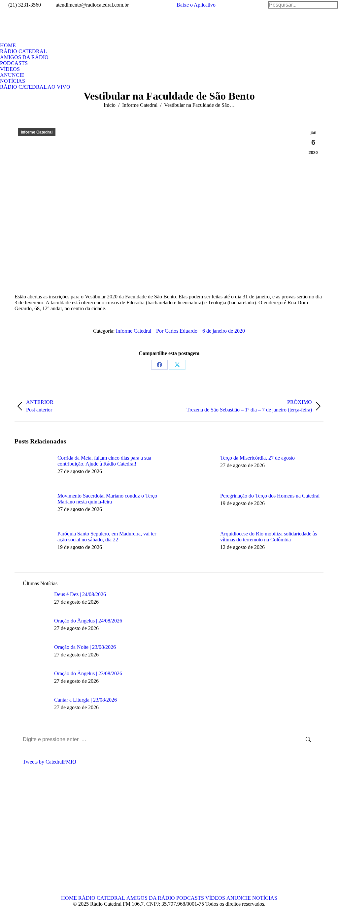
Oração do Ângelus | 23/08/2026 (88, 673)
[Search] (303, 5)
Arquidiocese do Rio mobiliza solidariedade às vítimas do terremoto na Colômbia (268, 536)
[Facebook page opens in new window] (19, 839)
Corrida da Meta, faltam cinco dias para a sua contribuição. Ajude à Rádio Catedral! (104, 461)
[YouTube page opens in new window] (39, 839)
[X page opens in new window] (29, 839)
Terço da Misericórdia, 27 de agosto (257, 458)
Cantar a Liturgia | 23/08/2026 (85, 700)
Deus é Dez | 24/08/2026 (80, 594)
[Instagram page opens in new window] (49, 839)
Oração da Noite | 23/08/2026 (85, 647)
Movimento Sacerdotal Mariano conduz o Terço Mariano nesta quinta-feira (107, 498)
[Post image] (33, 470)
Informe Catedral (36, 132)
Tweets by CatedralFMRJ (49, 762)
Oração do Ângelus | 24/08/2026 (88, 620)
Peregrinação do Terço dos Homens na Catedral (270, 496)
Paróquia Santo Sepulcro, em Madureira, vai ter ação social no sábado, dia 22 (106, 536)
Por (176, 331)
